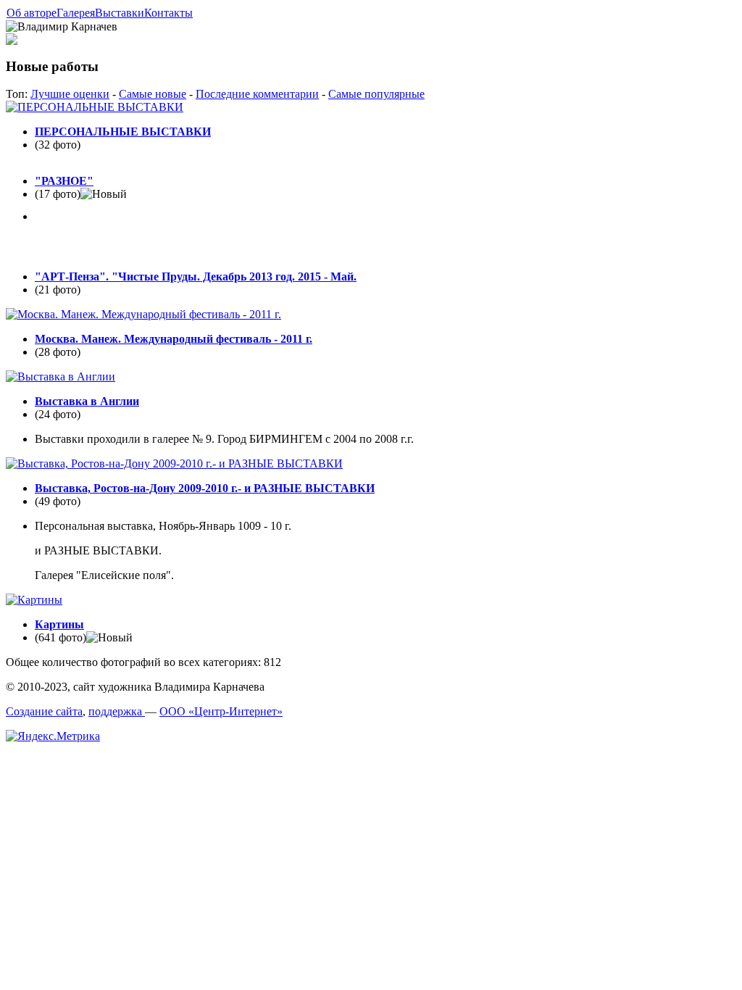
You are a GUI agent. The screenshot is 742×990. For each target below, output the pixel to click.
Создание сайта (44, 711)
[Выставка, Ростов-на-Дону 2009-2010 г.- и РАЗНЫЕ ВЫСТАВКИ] (174, 463)
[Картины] (34, 600)
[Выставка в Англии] (60, 376)
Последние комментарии (257, 94)
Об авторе (32, 13)
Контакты (168, 13)
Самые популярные (376, 94)
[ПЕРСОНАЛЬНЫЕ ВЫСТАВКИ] (94, 107)
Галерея (76, 13)
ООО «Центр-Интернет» (221, 711)
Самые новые (152, 94)
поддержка (116, 711)
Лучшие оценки (69, 94)
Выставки (119, 13)
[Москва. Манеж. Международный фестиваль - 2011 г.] (143, 314)
